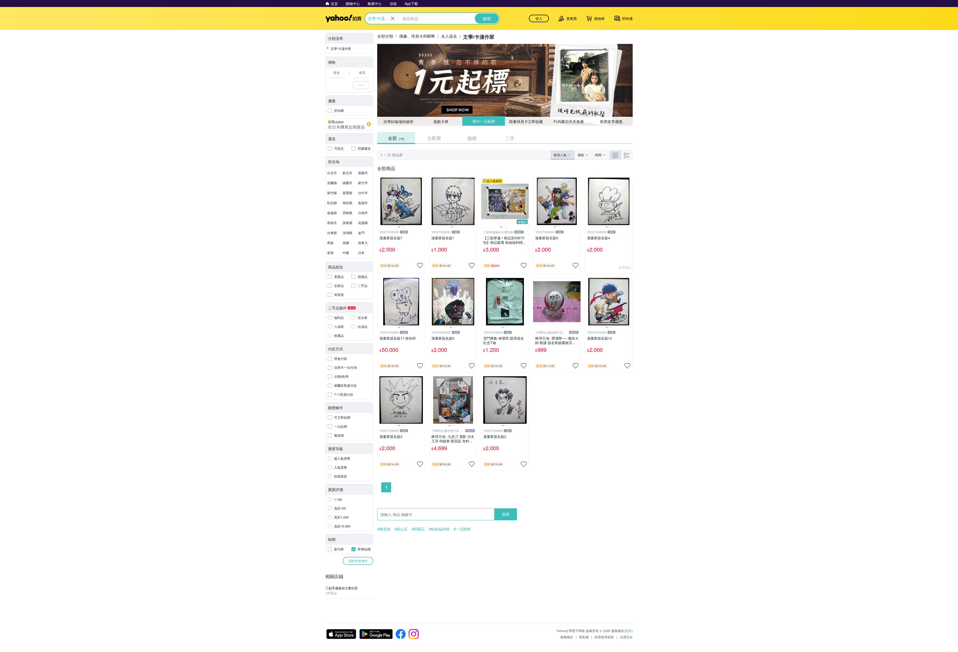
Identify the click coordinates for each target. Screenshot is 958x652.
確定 (361, 85)
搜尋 (505, 514)
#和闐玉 (418, 528)
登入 (538, 18)
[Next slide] (421, 201)
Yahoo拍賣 (343, 18)
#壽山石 (401, 528)
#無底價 (383, 528)
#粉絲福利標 (439, 528)
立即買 (434, 138)
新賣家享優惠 (611, 121)
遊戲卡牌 (440, 121)
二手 (509, 138)
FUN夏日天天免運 (569, 121)
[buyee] (349, 124)
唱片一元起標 (484, 121)
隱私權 (584, 637)
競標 (472, 138)
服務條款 (566, 637)
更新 (628, 630)
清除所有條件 (358, 560)
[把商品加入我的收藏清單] (420, 265)
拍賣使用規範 (604, 637)
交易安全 (626, 637)
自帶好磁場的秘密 (398, 121)
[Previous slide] (380, 201)
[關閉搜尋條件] (393, 18)
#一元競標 (462, 528)
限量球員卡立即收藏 (526, 121)
